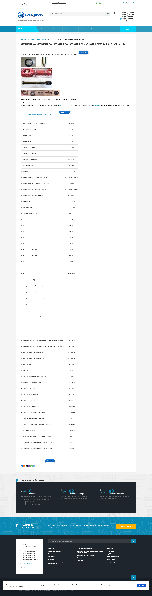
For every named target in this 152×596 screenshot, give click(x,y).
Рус (133, 2)
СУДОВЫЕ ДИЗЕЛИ (41, 40)
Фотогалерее (96, 105)
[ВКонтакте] (22, 466)
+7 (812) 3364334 (128, 13)
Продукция (30, 40)
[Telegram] (34, 466)
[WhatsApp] (31, 466)
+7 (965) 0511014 (128, 17)
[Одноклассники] (24, 466)
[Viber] (29, 466)
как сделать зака (49, 107)
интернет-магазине (64, 105)
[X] (27, 466)
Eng (131, 2)
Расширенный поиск (107, 14)
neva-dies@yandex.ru (59, 3)
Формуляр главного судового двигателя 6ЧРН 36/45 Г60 (39, 114)
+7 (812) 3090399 (128, 15)
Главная (23, 40)
